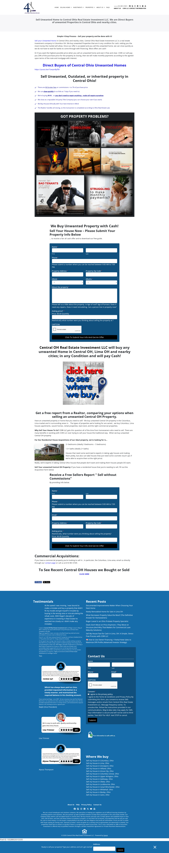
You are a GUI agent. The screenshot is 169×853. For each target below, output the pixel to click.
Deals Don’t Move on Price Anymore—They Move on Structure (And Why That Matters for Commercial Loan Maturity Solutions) (108, 627)
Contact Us (97, 805)
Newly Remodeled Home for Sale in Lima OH (104, 611)
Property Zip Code (94, 271)
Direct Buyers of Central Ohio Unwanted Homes (84, 65)
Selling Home (65, 7)
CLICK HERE (84, 574)
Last (87, 254)
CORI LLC (63, 430)
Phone (55, 257)
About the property (60, 287)
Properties (89, 7)
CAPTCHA (56, 324)
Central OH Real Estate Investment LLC (74, 347)
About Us (99, 7)
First (53, 254)
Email (55, 515)
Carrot (105, 835)
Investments (77, 7)
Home (57, 7)
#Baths (89, 279)
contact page (50, 563)
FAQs (108, 7)
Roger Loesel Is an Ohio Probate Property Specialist (107, 621)
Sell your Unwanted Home (45, 40)
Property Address (60, 271)
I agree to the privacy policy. (101, 694)
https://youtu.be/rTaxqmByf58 (47, 69)
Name (55, 247)
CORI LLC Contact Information (134, 8)
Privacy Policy (86, 805)
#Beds (55, 279)
